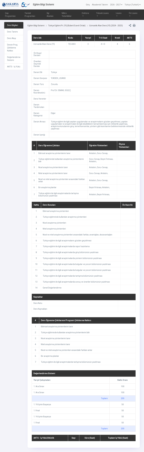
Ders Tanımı (12, 32)
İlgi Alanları (50, 14)
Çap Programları (10, 14)
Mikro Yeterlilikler (67, 14)
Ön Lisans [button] (133, 13)
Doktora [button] (85, 13)
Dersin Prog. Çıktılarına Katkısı (12, 48)
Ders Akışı (11, 38)
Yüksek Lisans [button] (102, 13)
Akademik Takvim (100, 5)
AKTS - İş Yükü (13, 66)
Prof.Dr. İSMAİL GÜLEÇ (61, 90)
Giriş (88, 5)
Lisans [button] (119, 13)
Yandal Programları (30, 14)
